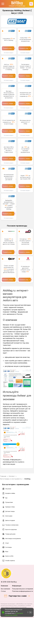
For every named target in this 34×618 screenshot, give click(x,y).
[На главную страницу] (17, 573)
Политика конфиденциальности (22, 591)
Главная (3, 476)
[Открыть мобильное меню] (3, 3)
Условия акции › (9, 52)
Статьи (3, 591)
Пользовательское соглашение (22, 589)
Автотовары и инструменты (11, 479)
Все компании (5, 589)
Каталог (12, 476)
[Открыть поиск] (31, 4)
